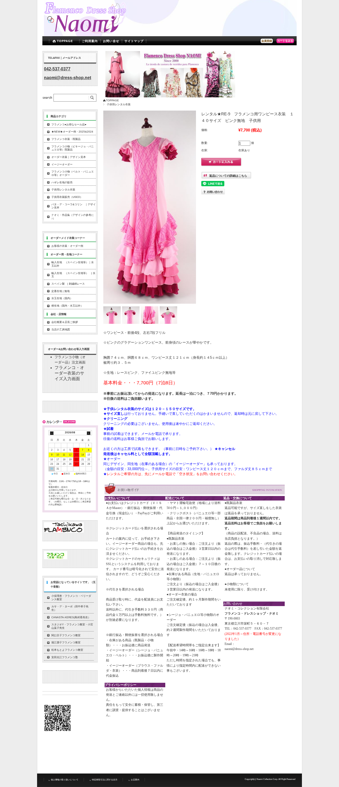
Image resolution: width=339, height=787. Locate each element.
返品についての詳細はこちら (228, 175)
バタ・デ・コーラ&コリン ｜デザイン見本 (73, 206)
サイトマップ (134, 41)
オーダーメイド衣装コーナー (68, 237)
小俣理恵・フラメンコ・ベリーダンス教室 (71, 597)
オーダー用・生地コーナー (66, 254)
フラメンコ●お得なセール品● (68, 124)
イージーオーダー (62, 164)
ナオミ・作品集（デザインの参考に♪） (72, 216)
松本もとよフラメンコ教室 (67, 649)
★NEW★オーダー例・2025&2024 (72, 131)
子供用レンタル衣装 (119, 104)
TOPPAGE (65, 41)
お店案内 (135, 780)
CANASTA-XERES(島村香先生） (71, 617)
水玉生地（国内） (62, 298)
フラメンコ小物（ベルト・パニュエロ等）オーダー (72, 173)
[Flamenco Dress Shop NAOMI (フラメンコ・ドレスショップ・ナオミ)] (85, 32)
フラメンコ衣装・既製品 (66, 139)
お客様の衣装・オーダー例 (67, 245)
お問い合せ (111, 41)
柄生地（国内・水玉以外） (67, 305)
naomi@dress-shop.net (239, 649)
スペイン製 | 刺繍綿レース (68, 283)
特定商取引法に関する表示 (104, 780)
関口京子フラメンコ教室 (66, 635)
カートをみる (285, 40)
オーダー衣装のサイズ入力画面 (69, 373)
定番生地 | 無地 (60, 291)
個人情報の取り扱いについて (64, 780)
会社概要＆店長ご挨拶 (64, 322)
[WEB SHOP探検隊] (55, 558)
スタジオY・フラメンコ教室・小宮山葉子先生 (72, 626)
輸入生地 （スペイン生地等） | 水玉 (73, 275)
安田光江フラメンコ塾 (64, 657)
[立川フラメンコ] (64, 531)
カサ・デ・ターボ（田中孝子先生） (69, 608)
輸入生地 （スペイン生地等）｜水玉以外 (72, 264)
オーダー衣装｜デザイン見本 (68, 157)
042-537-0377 (57, 69)
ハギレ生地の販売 (62, 182)
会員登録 (266, 40)
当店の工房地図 (60, 329)
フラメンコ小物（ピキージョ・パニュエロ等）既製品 (72, 148)
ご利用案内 (90, 41)
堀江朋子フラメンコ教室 (66, 642)
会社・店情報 (58, 314)
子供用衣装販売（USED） (67, 196)
